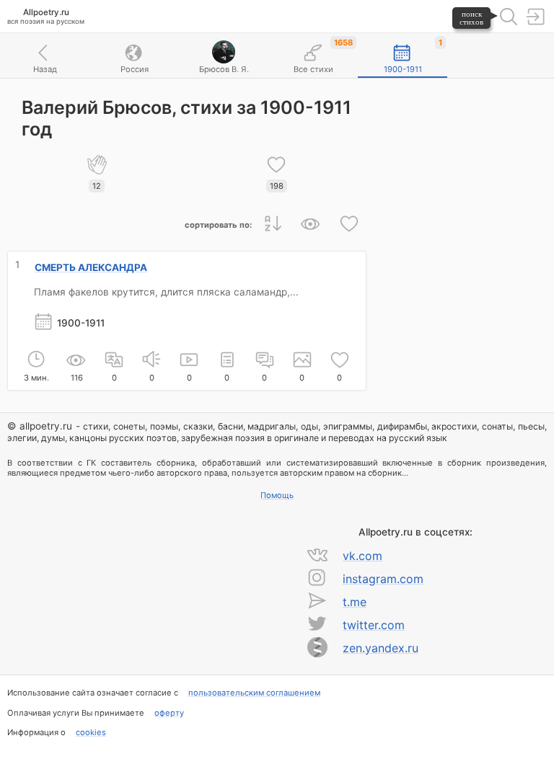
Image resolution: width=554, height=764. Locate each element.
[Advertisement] (460, 158)
